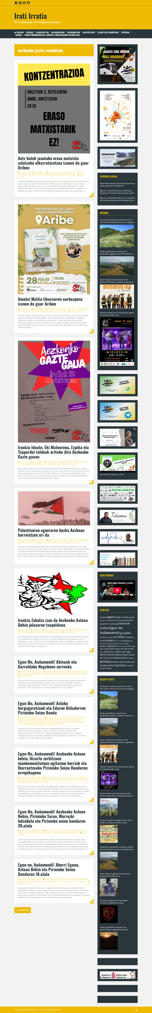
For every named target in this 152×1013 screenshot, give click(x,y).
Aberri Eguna (67, 879)
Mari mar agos (123, 651)
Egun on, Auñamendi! (53, 672)
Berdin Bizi (45, 175)
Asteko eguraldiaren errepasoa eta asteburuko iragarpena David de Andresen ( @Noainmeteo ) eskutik (116, 252)
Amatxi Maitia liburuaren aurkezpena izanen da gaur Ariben (50, 301)
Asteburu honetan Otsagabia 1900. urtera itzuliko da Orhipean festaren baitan (116, 821)
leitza (113, 652)
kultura (107, 651)
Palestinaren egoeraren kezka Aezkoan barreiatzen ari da (51, 532)
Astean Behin (30, 720)
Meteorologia (121, 654)
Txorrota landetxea (79, 881)
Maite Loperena (53, 632)
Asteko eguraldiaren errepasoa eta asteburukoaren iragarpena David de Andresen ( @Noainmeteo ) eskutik (114, 928)
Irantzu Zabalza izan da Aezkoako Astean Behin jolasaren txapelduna (53, 622)
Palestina (60, 542)
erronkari (119, 637)
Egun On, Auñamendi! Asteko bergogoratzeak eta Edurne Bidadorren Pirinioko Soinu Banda (52, 708)
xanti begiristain (117, 665)
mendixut (49, 722)
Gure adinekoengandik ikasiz (36, 722)
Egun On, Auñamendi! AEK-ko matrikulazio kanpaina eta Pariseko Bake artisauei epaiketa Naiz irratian (117, 192)
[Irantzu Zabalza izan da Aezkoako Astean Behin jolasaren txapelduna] (54, 593)
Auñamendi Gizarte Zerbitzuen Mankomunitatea (60, 720)
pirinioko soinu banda (66, 674)
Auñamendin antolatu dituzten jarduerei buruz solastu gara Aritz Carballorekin (117, 184)
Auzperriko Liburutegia (109, 624)
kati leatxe (56, 311)
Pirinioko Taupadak (80, 674)
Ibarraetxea (85, 780)
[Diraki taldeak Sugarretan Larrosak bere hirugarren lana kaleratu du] (109, 887)
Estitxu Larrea (48, 311)
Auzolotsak (128, 620)
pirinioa (63, 311)
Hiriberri (39, 833)
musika (131, 654)
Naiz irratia (104, 658)
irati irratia (120, 646)
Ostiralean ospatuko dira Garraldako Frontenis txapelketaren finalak (114, 901)
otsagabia (131, 658)
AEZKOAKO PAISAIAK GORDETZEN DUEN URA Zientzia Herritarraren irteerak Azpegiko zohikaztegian (117, 221)
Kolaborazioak (58, 32)
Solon (49, 1009)
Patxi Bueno (56, 464)
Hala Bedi (125, 641)
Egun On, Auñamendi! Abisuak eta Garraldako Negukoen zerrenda (47, 664)
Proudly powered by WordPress (26, 1009)
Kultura (69, 462)
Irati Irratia (30, 15)
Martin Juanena (107, 654)
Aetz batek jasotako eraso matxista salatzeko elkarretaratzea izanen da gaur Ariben (53, 163)
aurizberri (103, 620)
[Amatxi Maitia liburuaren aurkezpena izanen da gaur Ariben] (54, 249)
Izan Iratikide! (88, 32)
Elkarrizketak (42, 32)
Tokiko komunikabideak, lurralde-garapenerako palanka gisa (52, 35)
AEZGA (70, 630)
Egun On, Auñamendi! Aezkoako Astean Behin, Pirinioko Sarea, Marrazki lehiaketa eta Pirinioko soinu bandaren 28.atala (51, 818)
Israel (45, 542)
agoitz (111, 617)
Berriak (29, 32)
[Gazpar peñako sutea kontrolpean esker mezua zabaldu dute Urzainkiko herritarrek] (109, 807)
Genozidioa (38, 542)
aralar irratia (121, 617)
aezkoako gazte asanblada (27, 175)
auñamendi (33, 674)
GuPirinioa (118, 641)
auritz (131, 617)
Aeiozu (65, 778)
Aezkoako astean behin (81, 630)
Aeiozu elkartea (69, 718)
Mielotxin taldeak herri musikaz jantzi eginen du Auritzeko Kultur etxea (117, 314)
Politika (71, 540)
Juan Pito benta (129, 646)
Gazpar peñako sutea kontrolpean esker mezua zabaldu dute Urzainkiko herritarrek (116, 794)
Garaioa (77, 780)
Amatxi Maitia (30, 311)
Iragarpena (112, 646)
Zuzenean (125, 32)
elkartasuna (30, 542)
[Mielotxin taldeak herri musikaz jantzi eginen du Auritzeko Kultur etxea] (117, 342)
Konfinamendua (42, 632)
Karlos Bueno (47, 833)
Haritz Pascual (112, 643)
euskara (109, 640)
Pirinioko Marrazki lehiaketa (74, 722)
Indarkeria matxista (64, 175)
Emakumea (72, 173)
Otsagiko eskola (58, 722)
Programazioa (73, 32)
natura (111, 658)
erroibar (55, 674)
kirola (101, 652)
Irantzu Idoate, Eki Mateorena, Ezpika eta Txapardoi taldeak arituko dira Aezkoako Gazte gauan (53, 452)
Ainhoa (39, 175)
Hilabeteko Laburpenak (108, 32)
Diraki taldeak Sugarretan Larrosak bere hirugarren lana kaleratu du (115, 875)
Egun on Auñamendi (45, 674)
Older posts (23, 910)
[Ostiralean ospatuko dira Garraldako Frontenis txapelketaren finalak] (109, 914)
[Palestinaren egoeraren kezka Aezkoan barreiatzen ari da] (54, 508)
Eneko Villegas (38, 173)
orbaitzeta (52, 881)
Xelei (73, 175)
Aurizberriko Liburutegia (115, 620)
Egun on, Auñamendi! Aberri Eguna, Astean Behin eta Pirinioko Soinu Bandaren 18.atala (48, 869)
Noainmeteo (120, 657)
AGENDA (18, 35)
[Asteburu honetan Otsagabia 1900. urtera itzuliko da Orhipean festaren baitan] (109, 834)
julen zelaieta (105, 649)
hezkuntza (121, 643)
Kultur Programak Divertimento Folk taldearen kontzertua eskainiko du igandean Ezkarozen (116, 281)
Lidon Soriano (52, 542)
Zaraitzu (108, 668)
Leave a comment (76, 311)
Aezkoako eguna (81, 462)
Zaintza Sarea (72, 833)
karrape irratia (126, 648)
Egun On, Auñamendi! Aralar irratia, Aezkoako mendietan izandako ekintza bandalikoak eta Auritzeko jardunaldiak (117, 199)
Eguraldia (125, 633)
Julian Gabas (115, 649)
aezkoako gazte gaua (44, 464)
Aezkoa (50, 173)
